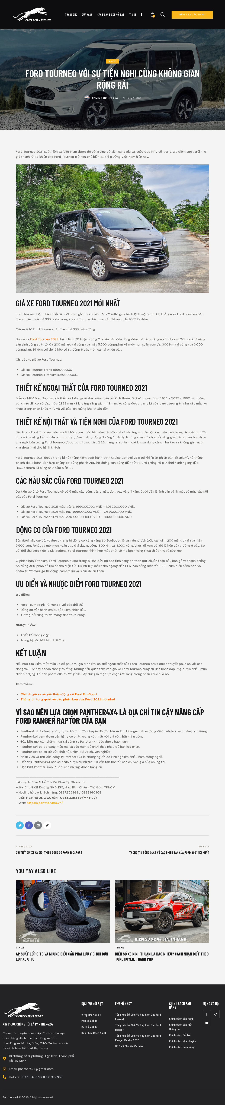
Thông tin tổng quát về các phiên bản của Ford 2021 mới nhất (68, 699)
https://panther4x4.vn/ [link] (45, 803)
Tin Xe (112, 61)
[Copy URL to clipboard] (47, 825)
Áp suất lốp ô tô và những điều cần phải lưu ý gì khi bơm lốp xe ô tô (62, 956)
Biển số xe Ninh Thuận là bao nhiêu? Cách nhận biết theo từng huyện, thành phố (162, 956)
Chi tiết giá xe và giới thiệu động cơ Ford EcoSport (59, 694)
